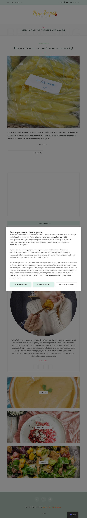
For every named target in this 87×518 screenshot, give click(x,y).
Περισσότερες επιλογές (66, 284)
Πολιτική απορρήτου (17, 275)
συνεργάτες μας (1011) (59, 237)
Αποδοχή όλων (20, 285)
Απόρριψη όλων (43, 285)
